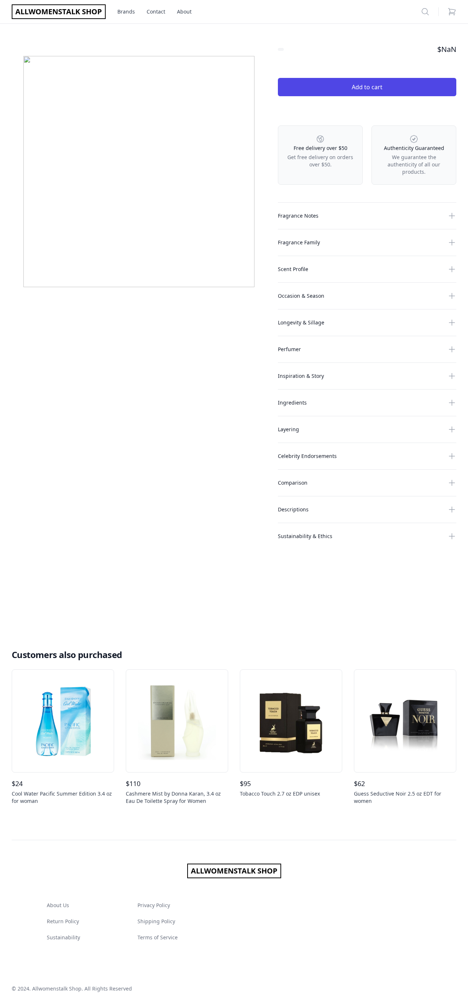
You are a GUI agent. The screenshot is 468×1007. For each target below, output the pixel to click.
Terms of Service (157, 937)
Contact (156, 11)
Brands (126, 11)
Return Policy (63, 921)
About (184, 11)
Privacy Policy (153, 905)
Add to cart (367, 87)
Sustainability (63, 937)
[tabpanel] (139, 171)
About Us (58, 905)
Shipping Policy (156, 921)
